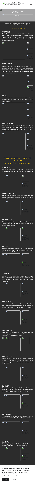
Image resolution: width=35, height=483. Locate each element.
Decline (14, 479)
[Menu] (31, 4)
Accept (6, 479)
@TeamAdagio (8, 171)
